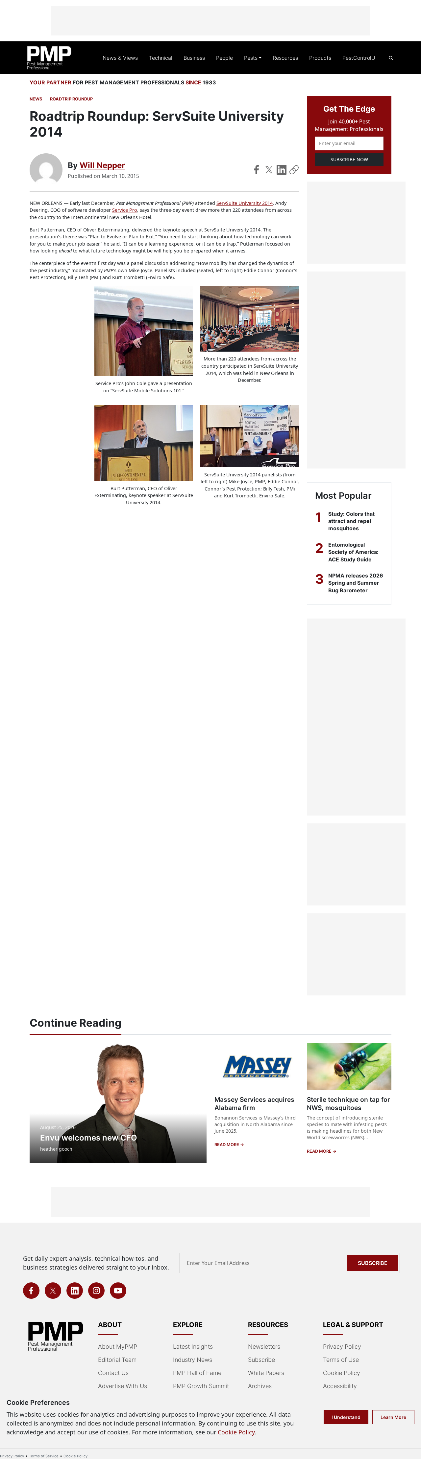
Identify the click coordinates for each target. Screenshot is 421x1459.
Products (320, 57)
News (36, 99)
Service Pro (124, 210)
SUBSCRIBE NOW (349, 159)
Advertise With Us (122, 1386)
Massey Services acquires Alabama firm (254, 1104)
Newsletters (264, 1346)
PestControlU (358, 57)
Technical (160, 57)
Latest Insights (193, 1346)
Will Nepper (102, 165)
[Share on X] (269, 170)
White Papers (266, 1372)
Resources (285, 57)
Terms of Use (341, 1359)
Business (194, 57)
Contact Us (113, 1372)
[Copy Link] (294, 170)
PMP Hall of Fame (197, 1372)
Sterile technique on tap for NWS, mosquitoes (348, 1104)
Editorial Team (117, 1359)
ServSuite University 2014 (244, 203)
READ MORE (227, 1144)
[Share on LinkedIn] (281, 170)
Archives (260, 1386)
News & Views (120, 57)
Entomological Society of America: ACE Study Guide (353, 552)
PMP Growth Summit (201, 1386)
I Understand (346, 1417)
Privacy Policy (342, 1346)
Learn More (393, 1417)
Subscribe (372, 1263)
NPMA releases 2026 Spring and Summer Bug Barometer (355, 583)
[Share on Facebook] (256, 170)
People (224, 57)
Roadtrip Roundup (71, 99)
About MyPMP (117, 1346)
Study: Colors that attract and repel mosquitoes (351, 521)
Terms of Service (44, 1456)
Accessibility (340, 1386)
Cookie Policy (341, 1372)
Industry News (192, 1359)
